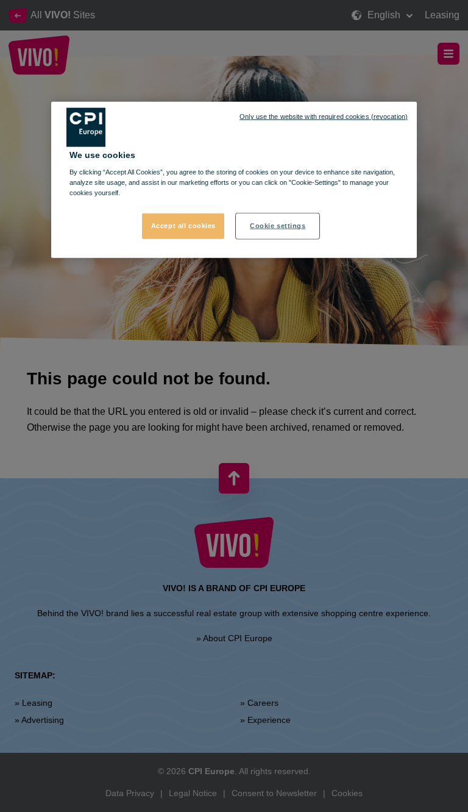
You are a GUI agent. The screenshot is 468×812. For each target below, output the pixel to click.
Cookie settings (278, 225)
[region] (234, 179)
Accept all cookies (183, 225)
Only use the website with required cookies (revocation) (323, 116)
